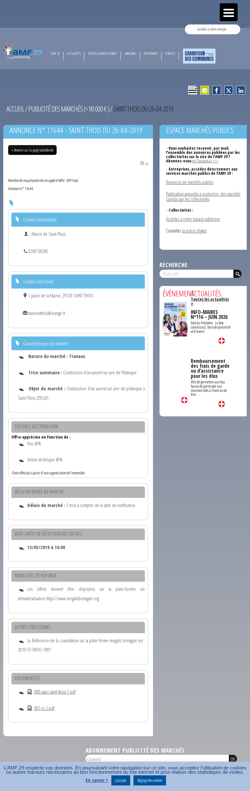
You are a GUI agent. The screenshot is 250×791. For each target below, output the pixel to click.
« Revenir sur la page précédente (32, 150)
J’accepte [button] (120, 780)
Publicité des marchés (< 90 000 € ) (68, 109)
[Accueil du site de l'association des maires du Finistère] (23, 51)
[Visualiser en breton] (192, 90)
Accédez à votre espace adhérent (193, 219)
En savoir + (97, 780)
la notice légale (194, 231)
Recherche (174, 265)
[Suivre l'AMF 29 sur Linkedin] (241, 90)
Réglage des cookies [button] (149, 780)
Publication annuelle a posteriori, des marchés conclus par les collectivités (203, 196)
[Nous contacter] (205, 90)
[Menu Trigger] (229, 12)
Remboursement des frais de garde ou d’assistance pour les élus (210, 369)
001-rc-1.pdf (44, 708)
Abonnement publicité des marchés (135, 750)
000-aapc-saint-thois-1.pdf (55, 692)
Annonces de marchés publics (189, 182)
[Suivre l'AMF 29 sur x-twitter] (229, 90)
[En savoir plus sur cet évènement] (175, 318)
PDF (146, 163)
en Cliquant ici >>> (205, 161)
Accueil (15, 109)
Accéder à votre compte (211, 29)
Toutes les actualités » (210, 301)
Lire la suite (184, 400)
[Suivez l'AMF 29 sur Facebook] (217, 90)
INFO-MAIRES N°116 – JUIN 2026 (209, 315)
